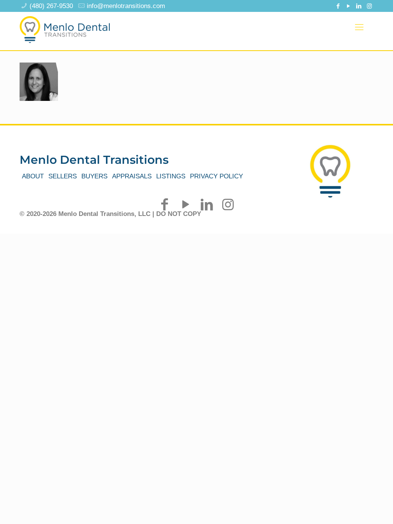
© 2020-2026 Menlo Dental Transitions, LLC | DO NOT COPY (110, 214)
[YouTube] (349, 6)
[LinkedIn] (359, 6)
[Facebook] (338, 6)
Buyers (94, 176)
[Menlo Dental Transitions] (65, 27)
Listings (170, 176)
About (33, 176)
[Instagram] (369, 6)
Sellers (62, 176)
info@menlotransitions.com (126, 6)
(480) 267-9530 (51, 6)
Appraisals (132, 176)
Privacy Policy (216, 176)
